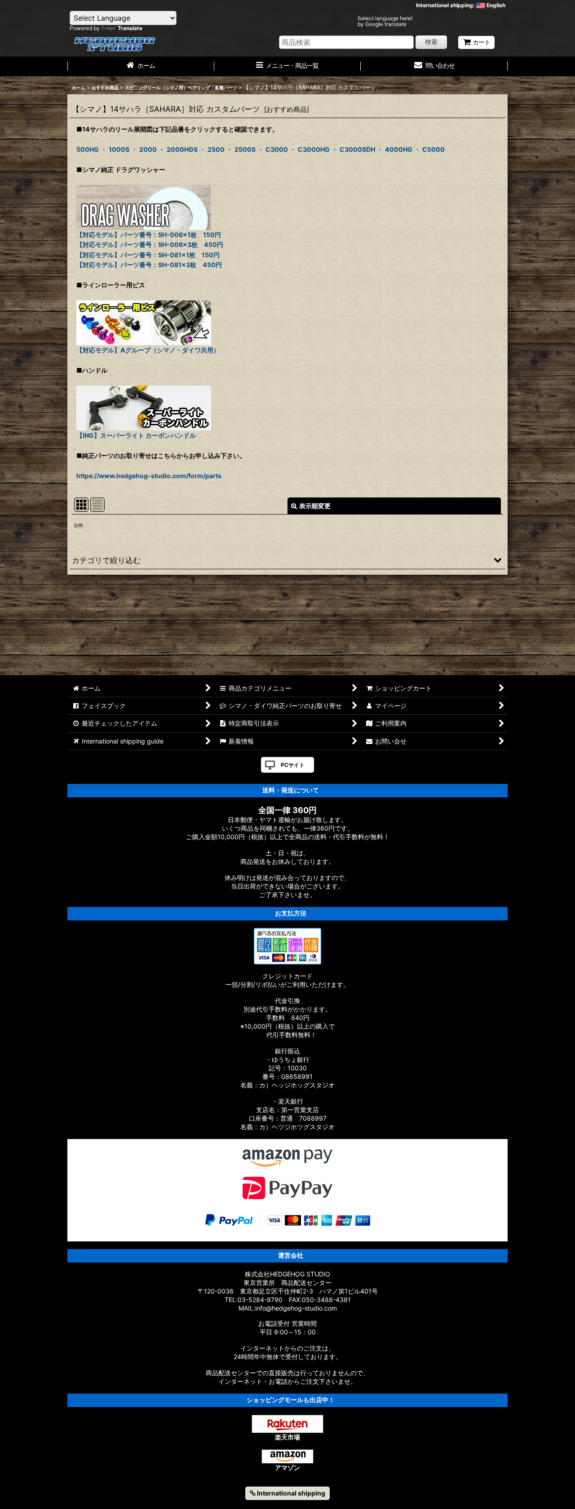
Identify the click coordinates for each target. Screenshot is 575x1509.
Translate (130, 28)
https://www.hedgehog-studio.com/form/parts (148, 476)
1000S (119, 149)
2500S (245, 149)
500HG (87, 149)
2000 (148, 149)
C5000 (433, 149)
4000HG (398, 149)
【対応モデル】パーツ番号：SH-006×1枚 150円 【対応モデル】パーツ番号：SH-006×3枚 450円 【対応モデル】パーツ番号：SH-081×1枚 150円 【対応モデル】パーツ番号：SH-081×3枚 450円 (149, 249)
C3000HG (314, 149)
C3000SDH (357, 149)
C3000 (276, 149)
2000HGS (182, 149)
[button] (287, 559)
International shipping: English (460, 5)
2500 (216, 149)
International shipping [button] (290, 1493)
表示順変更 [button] (315, 506)
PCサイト (293, 764)
